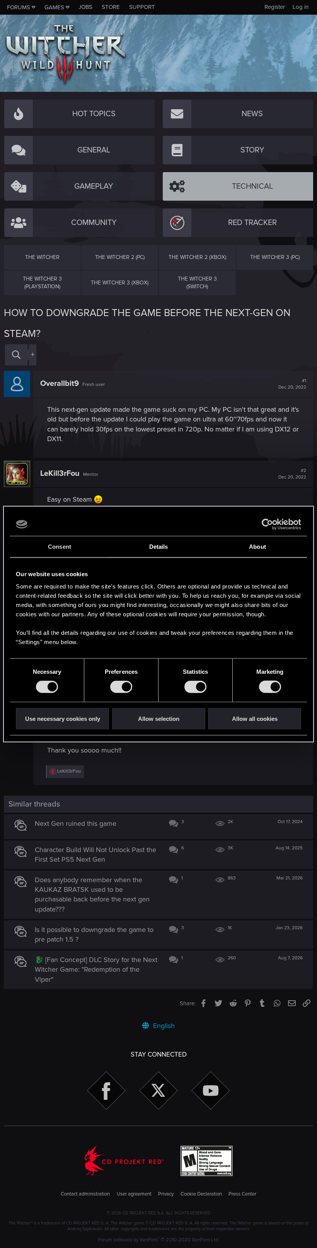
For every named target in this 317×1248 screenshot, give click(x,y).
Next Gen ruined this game (75, 823)
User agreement (134, 1194)
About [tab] (257, 546)
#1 (292, 384)
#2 (292, 474)
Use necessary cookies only (62, 718)
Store (111, 6)
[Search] (16, 354)
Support (142, 6)
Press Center (242, 1194)
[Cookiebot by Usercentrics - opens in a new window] (267, 524)
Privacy (166, 1194)
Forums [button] (18, 7)
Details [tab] (158, 546)
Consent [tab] (59, 546)
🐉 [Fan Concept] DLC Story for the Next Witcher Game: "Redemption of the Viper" (96, 969)
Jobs (85, 6)
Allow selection (158, 718)
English (163, 1025)
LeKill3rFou (60, 473)
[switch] (121, 687)
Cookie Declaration (201, 1194)
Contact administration (85, 1194)
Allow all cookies (255, 718)
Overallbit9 (59, 383)
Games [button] (54, 7)
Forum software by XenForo (158, 1240)
